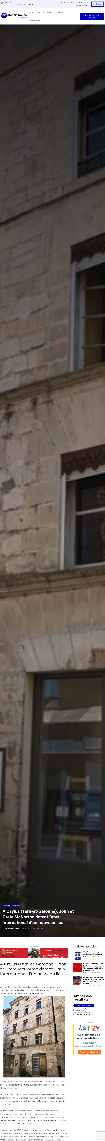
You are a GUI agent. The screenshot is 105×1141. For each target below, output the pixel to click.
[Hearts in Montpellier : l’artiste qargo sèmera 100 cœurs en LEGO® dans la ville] (77, 967)
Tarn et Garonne (83, 1014)
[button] (7, 2)
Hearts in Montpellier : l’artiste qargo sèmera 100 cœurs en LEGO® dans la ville (93, 967)
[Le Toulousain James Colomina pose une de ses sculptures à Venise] (77, 980)
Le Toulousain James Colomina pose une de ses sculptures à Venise (93, 980)
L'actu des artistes (11, 906)
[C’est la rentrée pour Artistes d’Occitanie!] (77, 955)
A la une (86, 956)
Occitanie (80, 1010)
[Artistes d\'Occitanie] (14, 15)
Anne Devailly (13, 928)
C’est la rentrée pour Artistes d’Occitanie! (93, 953)
